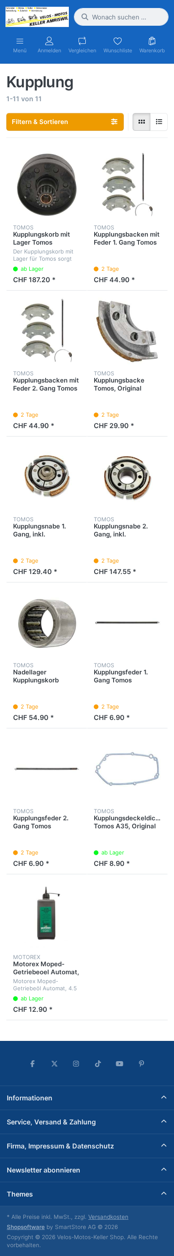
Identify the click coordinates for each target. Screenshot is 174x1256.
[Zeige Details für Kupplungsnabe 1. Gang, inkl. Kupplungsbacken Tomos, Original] (46, 476)
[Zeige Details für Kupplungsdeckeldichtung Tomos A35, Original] (127, 768)
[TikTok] (98, 1063)
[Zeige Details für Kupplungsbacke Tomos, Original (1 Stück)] (127, 330)
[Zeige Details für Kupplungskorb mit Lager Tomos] (46, 184)
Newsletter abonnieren (43, 1170)
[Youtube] (120, 1063)
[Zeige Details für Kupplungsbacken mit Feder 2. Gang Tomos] (46, 330)
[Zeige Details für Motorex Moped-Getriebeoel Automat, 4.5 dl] (46, 914)
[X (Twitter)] (54, 1063)
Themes (20, 1194)
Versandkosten (108, 1216)
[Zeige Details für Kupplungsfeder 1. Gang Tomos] (127, 622)
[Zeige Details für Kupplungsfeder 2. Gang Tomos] (46, 768)
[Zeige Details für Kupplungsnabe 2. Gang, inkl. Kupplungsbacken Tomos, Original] (127, 476)
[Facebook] (32, 1063)
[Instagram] (76, 1063)
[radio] (141, 122)
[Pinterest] (141, 1063)
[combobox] (121, 17)
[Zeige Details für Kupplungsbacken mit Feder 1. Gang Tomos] (127, 184)
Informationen (29, 1098)
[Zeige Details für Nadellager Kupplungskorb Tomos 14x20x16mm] (46, 622)
